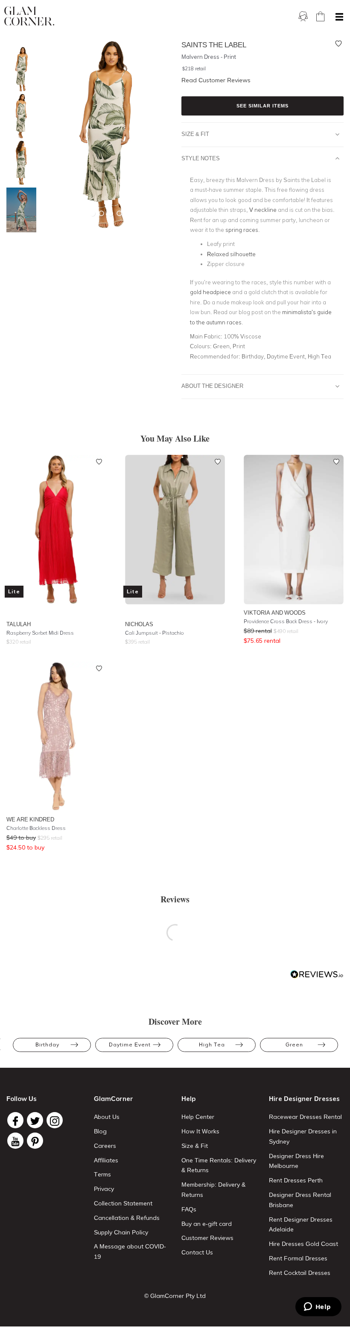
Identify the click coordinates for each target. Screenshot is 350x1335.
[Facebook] (15, 1120)
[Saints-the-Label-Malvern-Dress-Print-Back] (19, 163)
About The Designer (212, 385)
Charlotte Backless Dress (36, 828)
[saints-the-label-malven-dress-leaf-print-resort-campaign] (19, 210)
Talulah (18, 624)
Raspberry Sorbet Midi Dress (40, 633)
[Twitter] (35, 1120)
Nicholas (139, 624)
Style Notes (200, 158)
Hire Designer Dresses (304, 1099)
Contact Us (197, 1252)
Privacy (104, 1189)
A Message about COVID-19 (130, 1251)
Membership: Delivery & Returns (213, 1190)
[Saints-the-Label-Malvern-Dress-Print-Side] (19, 116)
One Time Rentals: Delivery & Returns (218, 1165)
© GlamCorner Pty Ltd (175, 1296)
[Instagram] (55, 1120)
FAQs (188, 1209)
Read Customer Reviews (216, 80)
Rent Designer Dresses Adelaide (300, 1225)
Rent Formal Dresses (298, 1258)
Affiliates (106, 1160)
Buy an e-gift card (206, 1224)
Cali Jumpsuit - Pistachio (154, 633)
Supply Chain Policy (121, 1232)
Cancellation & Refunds (127, 1218)
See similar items (262, 106)
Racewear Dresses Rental (305, 1117)
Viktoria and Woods (275, 612)
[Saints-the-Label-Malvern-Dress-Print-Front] (19, 69)
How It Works (200, 1131)
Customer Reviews (207, 1238)
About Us (107, 1117)
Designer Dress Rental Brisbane (300, 1200)
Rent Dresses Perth (296, 1180)
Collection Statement (123, 1203)
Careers (105, 1146)
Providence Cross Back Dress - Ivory (286, 621)
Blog (100, 1131)
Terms (102, 1174)
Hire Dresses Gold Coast (303, 1244)
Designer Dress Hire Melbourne (296, 1161)
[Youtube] (15, 1141)
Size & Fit (195, 133)
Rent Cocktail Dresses (299, 1273)
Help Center (197, 1117)
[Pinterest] (35, 1141)
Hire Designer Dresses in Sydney (303, 1136)
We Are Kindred (30, 819)
